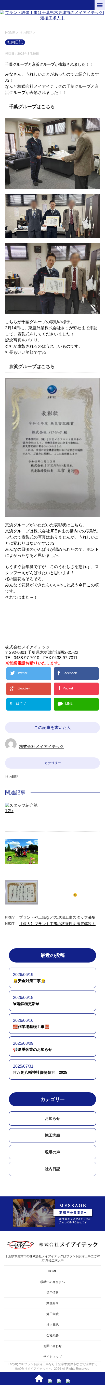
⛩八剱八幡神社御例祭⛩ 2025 (40, 1072)
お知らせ (52, 1118)
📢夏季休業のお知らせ (32, 1049)
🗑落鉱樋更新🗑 (26, 1003)
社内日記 (11, 777)
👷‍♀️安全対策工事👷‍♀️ (29, 981)
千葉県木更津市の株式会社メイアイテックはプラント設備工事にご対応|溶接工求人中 (52, 1258)
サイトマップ (52, 1357)
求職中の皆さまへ (52, 1282)
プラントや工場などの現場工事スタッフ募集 (57, 917)
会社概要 (52, 1335)
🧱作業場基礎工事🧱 (31, 1026)
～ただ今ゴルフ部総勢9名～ (69, 842)
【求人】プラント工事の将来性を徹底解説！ (57, 924)
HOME (52, 1271)
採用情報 (52, 1292)
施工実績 (52, 1135)
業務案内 (52, 1303)
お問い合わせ (52, 1346)
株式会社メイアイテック (41, 746)
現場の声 (52, 1152)
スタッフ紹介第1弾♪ (61, 806)
